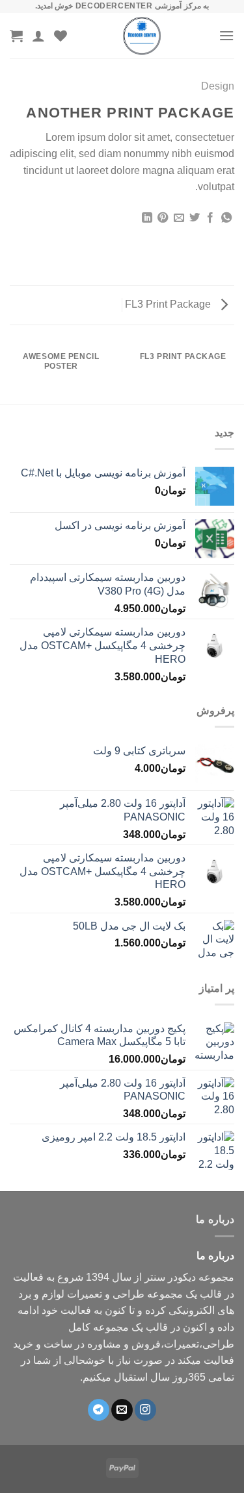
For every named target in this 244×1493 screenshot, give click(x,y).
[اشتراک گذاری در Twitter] (194, 218)
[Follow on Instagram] (145, 1410)
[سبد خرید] (16, 35)
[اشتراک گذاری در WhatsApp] (226, 218)
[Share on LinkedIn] (146, 218)
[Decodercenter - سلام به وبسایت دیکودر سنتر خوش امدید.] (142, 35)
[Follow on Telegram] (98, 1410)
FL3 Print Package (169, 304)
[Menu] (226, 35)
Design (217, 86)
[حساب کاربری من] (38, 35)
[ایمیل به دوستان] (178, 218)
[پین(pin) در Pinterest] (162, 218)
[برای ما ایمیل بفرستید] (122, 1410)
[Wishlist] (60, 35)
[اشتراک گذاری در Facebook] (210, 218)
